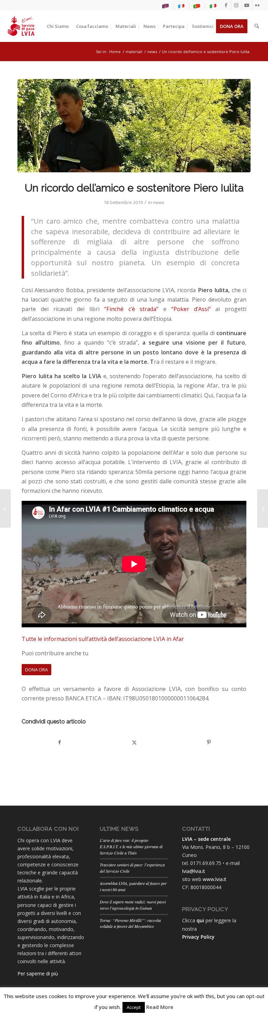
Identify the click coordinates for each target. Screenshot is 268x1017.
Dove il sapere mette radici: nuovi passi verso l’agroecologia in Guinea (133, 905)
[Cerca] (256, 26)
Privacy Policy (198, 936)
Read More (159, 1006)
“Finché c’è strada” (131, 309)
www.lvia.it (214, 879)
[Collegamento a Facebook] (226, 5)
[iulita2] (134, 125)
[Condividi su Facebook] (59, 742)
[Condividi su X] (134, 742)
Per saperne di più (37, 973)
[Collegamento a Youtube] (247, 5)
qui (200, 920)
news (158, 202)
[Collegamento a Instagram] (236, 5)
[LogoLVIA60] (21, 26)
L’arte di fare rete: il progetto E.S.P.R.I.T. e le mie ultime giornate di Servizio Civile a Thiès (131, 846)
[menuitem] (166, 6)
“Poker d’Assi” (191, 309)
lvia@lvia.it (193, 871)
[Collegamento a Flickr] (257, 5)
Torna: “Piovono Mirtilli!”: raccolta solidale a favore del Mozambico (130, 923)
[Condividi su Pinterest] (209, 742)
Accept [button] (134, 1007)
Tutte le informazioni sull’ (55, 639)
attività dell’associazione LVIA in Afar (136, 639)
